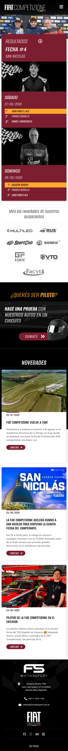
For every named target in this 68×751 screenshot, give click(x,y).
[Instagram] (30, 734)
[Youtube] (37, 734)
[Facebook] (24, 734)
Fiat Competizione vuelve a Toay (27, 422)
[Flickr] (43, 734)
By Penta (34, 746)
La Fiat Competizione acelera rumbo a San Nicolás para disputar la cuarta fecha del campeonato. (31, 524)
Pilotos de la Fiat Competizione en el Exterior (30, 619)
